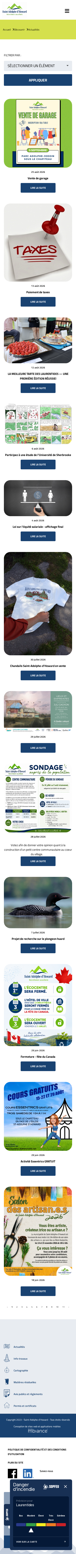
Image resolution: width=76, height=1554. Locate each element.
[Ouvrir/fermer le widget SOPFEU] (7, 1515)
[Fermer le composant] (65, 1487)
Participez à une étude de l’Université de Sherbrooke (38, 455)
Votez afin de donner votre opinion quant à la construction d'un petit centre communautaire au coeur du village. (38, 849)
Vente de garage (38, 178)
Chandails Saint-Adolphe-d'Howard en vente (38, 666)
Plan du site (15, 1462)
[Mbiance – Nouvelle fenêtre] (38, 1431)
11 (63, 1306)
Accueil (7, 29)
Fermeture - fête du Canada (38, 1056)
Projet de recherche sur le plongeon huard (38, 938)
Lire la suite (38, 188)
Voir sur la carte (26, 1542)
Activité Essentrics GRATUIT (38, 1161)
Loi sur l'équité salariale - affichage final (38, 526)
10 (57, 1306)
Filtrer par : (12, 55)
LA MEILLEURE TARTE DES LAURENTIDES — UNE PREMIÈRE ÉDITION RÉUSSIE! (38, 376)
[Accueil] (14, 16)
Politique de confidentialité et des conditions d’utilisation (37, 1452)
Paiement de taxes (38, 292)
